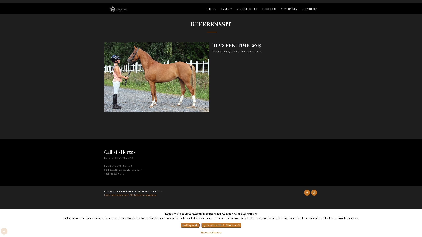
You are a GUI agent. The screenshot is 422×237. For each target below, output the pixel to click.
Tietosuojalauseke (211, 232)
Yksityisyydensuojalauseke (143, 194)
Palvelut (226, 8)
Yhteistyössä (289, 8)
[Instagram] (314, 193)
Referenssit (269, 8)
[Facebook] (307, 193)
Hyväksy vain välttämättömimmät (221, 225)
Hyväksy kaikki (190, 225)
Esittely (211, 8)
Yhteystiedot (310, 8)
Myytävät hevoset (247, 8)
